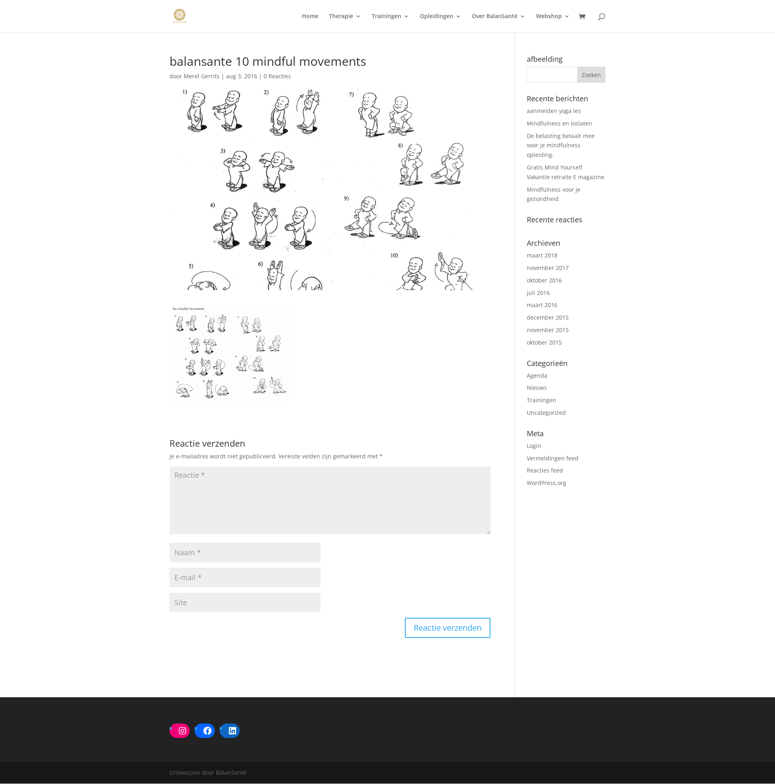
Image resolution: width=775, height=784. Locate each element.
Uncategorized (546, 412)
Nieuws (537, 387)
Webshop (549, 16)
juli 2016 (538, 293)
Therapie (341, 16)
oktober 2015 (544, 342)
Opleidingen (436, 16)
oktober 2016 (544, 280)
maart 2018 (542, 255)
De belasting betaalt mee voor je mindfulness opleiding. (561, 145)
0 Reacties (277, 76)
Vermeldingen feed (552, 458)
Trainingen (386, 16)
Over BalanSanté (494, 16)
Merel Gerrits (202, 76)
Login (534, 445)
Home (310, 16)
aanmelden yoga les (554, 111)
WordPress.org (546, 483)
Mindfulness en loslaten (559, 123)
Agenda (537, 375)
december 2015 (548, 317)
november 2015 (548, 330)
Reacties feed (545, 470)
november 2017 (548, 268)
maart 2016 (542, 305)
